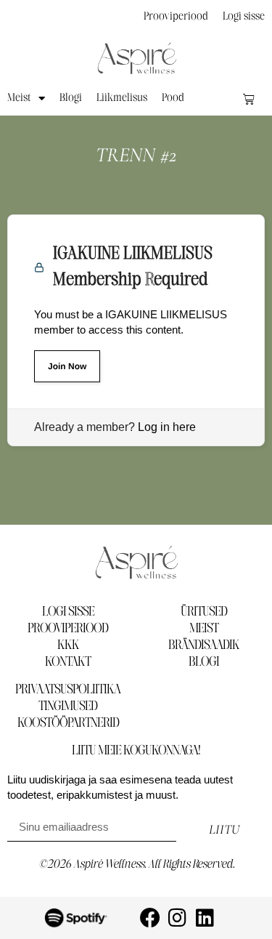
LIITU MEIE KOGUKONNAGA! (136, 750)
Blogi (70, 98)
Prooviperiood (176, 17)
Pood (173, 98)
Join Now (67, 366)
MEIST (203, 628)
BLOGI (204, 662)
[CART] (249, 98)
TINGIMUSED (67, 706)
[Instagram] (177, 918)
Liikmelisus (121, 98)
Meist (19, 98)
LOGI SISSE (68, 611)
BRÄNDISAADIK (203, 645)
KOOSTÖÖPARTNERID (68, 723)
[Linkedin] (205, 918)
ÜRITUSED (204, 611)
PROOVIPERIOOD (68, 628)
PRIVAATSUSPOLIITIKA (67, 689)
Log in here (167, 427)
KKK (68, 645)
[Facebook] (150, 918)
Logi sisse (244, 17)
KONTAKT (68, 662)
